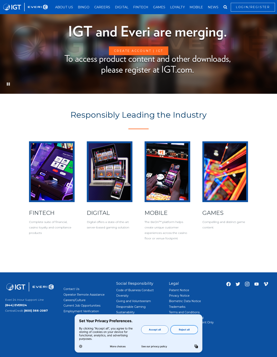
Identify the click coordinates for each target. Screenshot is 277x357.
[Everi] (25, 7)
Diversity (122, 295)
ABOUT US (64, 7)
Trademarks (177, 307)
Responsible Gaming (131, 307)
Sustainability (125, 312)
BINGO (83, 7)
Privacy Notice (179, 295)
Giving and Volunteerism (133, 301)
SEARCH (225, 7)
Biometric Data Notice (185, 301)
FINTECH (140, 7)
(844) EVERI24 (16, 305)
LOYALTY (177, 7)
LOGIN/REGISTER (253, 7)
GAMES (159, 7)
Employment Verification (81, 311)
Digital (121, 7)
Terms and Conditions (184, 312)
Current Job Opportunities (81, 305)
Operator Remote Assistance (84, 294)
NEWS (213, 7)
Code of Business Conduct (135, 290)
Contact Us (71, 289)
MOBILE (196, 7)
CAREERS (102, 7)
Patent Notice (179, 290)
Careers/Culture (74, 300)
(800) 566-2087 (36, 310)
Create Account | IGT (138, 51)
